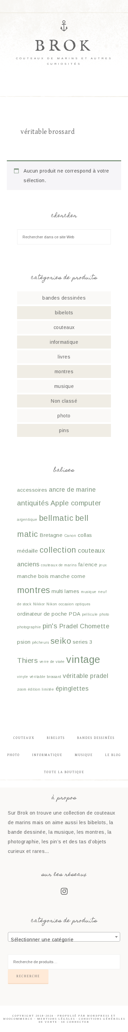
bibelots (64, 312)
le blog (113, 755)
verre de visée (52, 661)
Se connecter (75, 1022)
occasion (66, 604)
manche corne (67, 576)
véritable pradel (85, 675)
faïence (88, 564)
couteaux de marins (58, 565)
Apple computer (76, 503)
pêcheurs (40, 642)
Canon (70, 535)
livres (64, 357)
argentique (27, 519)
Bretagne (51, 535)
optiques (82, 604)
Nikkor (39, 604)
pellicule (90, 614)
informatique (64, 342)
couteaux (64, 327)
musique (64, 386)
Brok (64, 46)
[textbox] (63, 939)
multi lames (66, 591)
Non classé (64, 401)
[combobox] (64, 937)
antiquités (33, 503)
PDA (75, 614)
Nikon (51, 604)
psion (24, 642)
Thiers (27, 660)
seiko (61, 640)
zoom (21, 689)
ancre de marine (72, 489)
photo (64, 415)
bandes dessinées (64, 298)
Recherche (28, 976)
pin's (50, 626)
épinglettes (72, 688)
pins (64, 430)
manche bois (33, 576)
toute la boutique (64, 772)
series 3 (83, 642)
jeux (103, 565)
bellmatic (56, 518)
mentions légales (56, 1019)
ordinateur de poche (42, 614)
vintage (83, 659)
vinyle (22, 677)
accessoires (32, 490)
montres (64, 371)
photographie (29, 627)
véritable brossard (45, 677)
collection (58, 549)
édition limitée (41, 689)
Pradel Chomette (84, 626)
